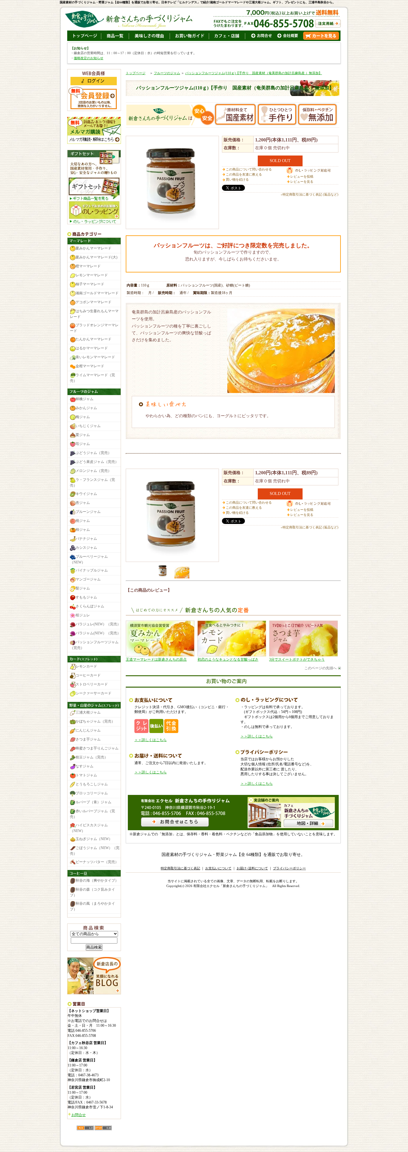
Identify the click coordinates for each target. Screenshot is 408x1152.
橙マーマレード (88, 266)
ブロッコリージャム (92, 793)
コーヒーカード (88, 675)
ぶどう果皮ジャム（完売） (97, 462)
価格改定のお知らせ (88, 58)
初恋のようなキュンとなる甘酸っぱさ (227, 659)
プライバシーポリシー (289, 868)
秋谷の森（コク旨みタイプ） (92, 892)
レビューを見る (301, 181)
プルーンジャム (88, 512)
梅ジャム (83, 417)
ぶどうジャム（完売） (93, 453)
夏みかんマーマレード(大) (96, 257)
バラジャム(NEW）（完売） (98, 633)
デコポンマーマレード (93, 302)
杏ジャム (83, 503)
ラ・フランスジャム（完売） (92, 482)
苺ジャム (83, 444)
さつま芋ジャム (88, 739)
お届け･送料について (252, 868)
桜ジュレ (83, 615)
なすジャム (84, 766)
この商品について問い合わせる (249, 169)
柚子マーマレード (90, 284)
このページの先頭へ (320, 668)
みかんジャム (86, 408)
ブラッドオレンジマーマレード (94, 328)
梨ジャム (83, 588)
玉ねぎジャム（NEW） (94, 839)
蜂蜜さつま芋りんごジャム (97, 748)
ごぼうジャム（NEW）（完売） (94, 851)
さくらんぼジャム (90, 606)
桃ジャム (83, 521)
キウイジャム (86, 494)
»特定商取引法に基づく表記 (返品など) (309, 194)
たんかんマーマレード (93, 339)
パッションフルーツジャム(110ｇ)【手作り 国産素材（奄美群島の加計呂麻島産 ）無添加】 (253, 73)
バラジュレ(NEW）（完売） (98, 624)
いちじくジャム (88, 426)
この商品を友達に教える (244, 174)
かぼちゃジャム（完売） (95, 721)
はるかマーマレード (92, 348)
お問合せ (78, 1115)
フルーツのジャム (167, 73)
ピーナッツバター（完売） (97, 862)
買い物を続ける (237, 179)
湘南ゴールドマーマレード (97, 293)
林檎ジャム (84, 399)
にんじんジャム (88, 730)
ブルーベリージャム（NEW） (89, 559)
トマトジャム (86, 775)
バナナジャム (86, 539)
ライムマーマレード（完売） (92, 378)
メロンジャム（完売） (93, 471)
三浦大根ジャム (88, 712)
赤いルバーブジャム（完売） (92, 814)
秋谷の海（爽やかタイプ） (97, 881)
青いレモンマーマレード (95, 357)
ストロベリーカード (92, 684)
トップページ (135, 73)
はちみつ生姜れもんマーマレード (94, 314)
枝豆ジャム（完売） (92, 757)
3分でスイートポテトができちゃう (297, 659)
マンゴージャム (88, 579)
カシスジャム (86, 547)
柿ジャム (83, 530)
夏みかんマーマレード (93, 248)
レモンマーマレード (92, 275)
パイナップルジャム (92, 571)
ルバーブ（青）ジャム (93, 802)
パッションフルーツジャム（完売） (94, 645)
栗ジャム (83, 435)
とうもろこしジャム (92, 784)
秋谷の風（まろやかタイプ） (92, 906)
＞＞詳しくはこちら (150, 740)
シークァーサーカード (93, 693)
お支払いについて (218, 868)
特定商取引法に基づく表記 (180, 868)
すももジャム (86, 597)
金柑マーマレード (90, 366)
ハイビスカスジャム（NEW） (89, 828)
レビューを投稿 (301, 176)
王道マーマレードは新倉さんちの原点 (156, 659)
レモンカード (86, 666)
